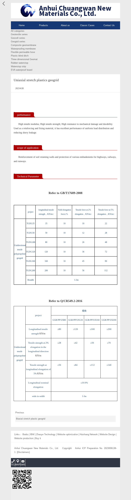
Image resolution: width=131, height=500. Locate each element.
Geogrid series (18, 41)
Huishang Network (89, 434)
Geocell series (18, 38)
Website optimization (67, 434)
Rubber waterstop (19, 63)
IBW (32, 434)
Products (43, 25)
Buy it (38, 438)
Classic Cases (87, 25)
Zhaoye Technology (45, 434)
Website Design (107, 434)
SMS (22, 464)
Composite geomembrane (23, 45)
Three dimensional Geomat (24, 59)
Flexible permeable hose (23, 52)
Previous (30, 415)
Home (22, 25)
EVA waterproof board (21, 70)
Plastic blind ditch (19, 55)
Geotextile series (19, 34)
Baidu (25, 434)
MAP (17, 464)
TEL (13, 464)
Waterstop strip (18, 66)
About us (65, 25)
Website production (23, 438)
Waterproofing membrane (23, 48)
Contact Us (109, 25)
